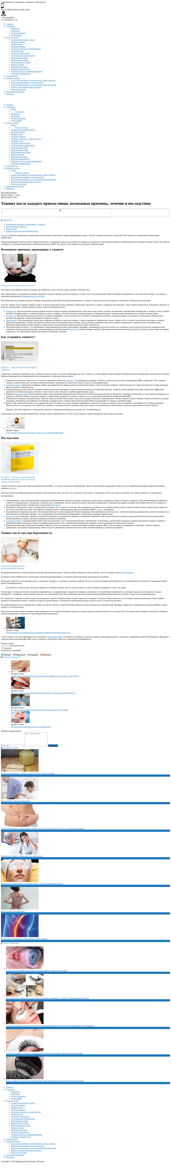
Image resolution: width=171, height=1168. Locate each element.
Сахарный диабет (13, 521)
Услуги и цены (12, 37)
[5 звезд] (8, 645)
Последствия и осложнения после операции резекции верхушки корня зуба (38, 632)
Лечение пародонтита (20, 69)
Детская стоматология (20, 53)
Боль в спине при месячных (13, 911)
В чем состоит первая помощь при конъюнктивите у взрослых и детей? (36, 970)
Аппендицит (11, 320)
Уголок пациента (18, 33)
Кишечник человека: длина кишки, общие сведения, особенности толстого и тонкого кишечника (42, 828)
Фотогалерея (16, 35)
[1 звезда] (2, 645)
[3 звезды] (5, 645)
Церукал (70, 380)
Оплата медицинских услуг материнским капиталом (33, 85)
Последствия (11, 229)
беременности (128, 572)
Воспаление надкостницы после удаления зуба (31, 727)
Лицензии (15, 31)
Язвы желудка (12, 516)
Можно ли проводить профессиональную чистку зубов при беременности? (43, 693)
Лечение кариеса (18, 46)
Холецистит (11, 316)
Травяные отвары (13, 385)
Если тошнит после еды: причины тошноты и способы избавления (34, 433)
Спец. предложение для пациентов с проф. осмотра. (33, 80)
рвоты (13, 488)
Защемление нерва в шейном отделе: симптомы (21, 856)
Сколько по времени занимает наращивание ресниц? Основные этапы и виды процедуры (44, 1053)
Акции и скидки (13, 78)
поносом (73, 329)
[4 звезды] (6, 645)
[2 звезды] (3, 645)
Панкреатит (11, 311)
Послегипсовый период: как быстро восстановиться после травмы (39, 710)
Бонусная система (18, 89)
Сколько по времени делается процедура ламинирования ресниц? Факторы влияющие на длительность (50, 1026)
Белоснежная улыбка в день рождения (27, 83)
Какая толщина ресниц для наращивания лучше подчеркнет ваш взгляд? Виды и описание (45, 1081)
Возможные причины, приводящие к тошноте (25, 224)
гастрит (100, 509)
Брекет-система (17, 65)
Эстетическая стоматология (23, 56)
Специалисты (12, 76)
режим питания (21, 394)
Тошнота (5, 235)
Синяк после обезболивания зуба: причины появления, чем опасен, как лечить (44, 676)
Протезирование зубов (20, 62)
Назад (13, 109)
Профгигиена (17, 44)
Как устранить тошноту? (16, 227)
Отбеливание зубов (19, 58)
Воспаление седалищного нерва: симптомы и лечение (24, 939)
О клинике (10, 26)
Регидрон (55, 505)
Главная (9, 24)
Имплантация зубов (19, 60)
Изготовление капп (19, 67)
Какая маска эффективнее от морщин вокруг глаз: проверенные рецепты (32, 883)
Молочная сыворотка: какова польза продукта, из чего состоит (28, 773)
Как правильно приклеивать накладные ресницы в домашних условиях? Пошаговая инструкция (47, 998)
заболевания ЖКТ (55, 637)
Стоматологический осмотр (23, 40)
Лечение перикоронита (21, 74)
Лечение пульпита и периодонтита (26, 49)
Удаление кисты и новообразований (26, 71)
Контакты (10, 94)
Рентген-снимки (18, 42)
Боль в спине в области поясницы (15, 801)
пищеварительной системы (33, 296)
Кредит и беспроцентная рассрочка (26, 87)
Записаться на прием (15, 92)
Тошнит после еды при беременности (22, 231)
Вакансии (15, 28)
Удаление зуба (17, 51)
